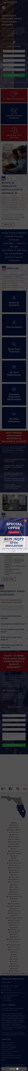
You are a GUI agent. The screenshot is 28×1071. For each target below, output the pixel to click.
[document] (14, 535)
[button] (25, 521)
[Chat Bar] (14, 1069)
